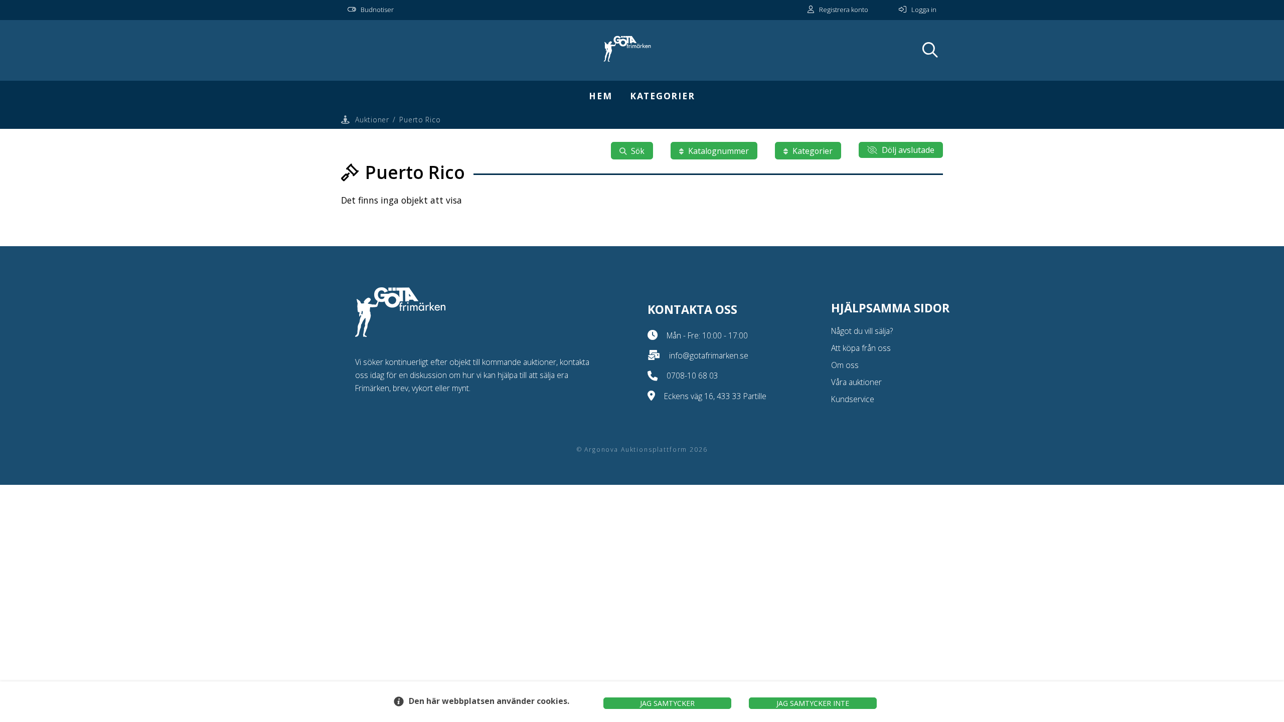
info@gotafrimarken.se (708, 355)
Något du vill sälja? (862, 330)
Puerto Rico (419, 119)
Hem (600, 96)
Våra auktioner (856, 382)
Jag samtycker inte (812, 703)
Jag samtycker (667, 703)
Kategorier (662, 96)
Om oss (845, 365)
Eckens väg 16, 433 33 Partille (715, 396)
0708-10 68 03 (692, 375)
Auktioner (372, 119)
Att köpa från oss (861, 347)
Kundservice (852, 399)
